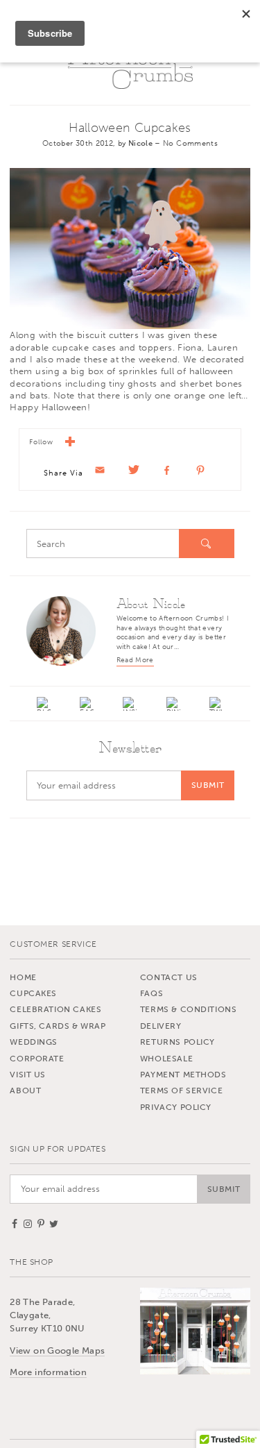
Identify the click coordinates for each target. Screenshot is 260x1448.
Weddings (34, 1042)
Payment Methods (183, 1074)
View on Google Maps (57, 1350)
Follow (44, 443)
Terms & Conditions (188, 1009)
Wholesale (166, 1058)
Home (23, 977)
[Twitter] (216, 704)
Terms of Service (181, 1090)
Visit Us (28, 1074)
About (25, 1090)
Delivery (161, 1026)
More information (48, 1372)
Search (206, 543)
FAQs (151, 993)
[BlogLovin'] (44, 704)
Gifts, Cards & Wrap (57, 1026)
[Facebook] (87, 704)
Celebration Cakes (55, 1009)
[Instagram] (130, 704)
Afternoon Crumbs (130, 67)
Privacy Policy (175, 1107)
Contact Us (169, 977)
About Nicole (151, 605)
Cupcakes (33, 993)
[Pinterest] (173, 704)
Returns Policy (177, 1042)
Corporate (37, 1058)
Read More (135, 660)
